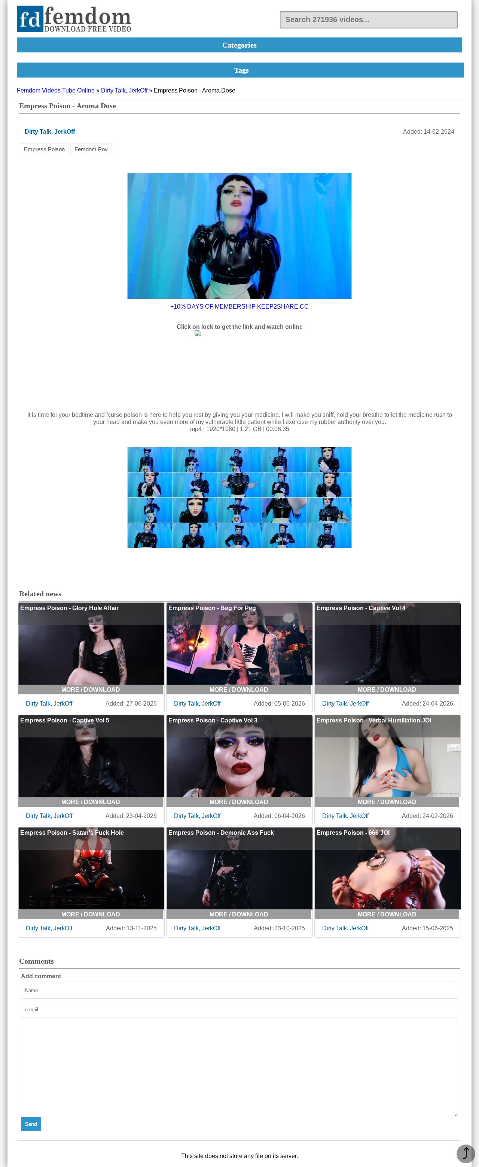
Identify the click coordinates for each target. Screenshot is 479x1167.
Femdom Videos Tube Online (56, 90)
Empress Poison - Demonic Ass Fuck (221, 833)
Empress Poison (44, 149)
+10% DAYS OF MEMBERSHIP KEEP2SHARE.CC (239, 306)
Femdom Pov (91, 149)
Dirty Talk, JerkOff (124, 90)
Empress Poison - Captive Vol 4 (361, 608)
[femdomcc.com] (76, 20)
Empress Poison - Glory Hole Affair (69, 608)
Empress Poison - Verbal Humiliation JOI (374, 720)
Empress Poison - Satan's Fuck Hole (72, 833)
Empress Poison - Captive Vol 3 (212, 720)
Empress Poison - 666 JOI (353, 833)
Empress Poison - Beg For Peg (212, 608)
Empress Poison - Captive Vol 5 (64, 720)
